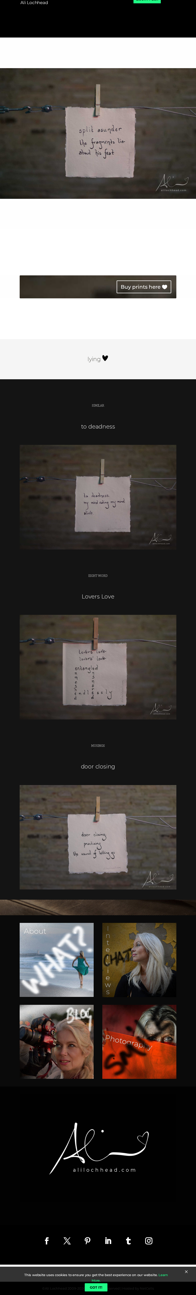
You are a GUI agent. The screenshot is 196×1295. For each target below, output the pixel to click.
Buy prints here (141, 287)
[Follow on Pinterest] (87, 1241)
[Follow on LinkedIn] (108, 1241)
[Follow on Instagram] (149, 1241)
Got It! (96, 1287)
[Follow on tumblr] (128, 1241)
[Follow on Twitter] (67, 1241)
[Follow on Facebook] (47, 1241)
